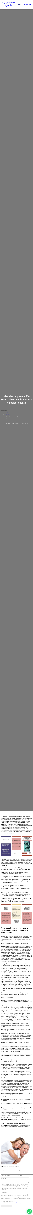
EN (26, 4)
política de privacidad (20, 1203)
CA (24, 4)
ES (30, 4)
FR (28, 4)
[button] (19, 5)
